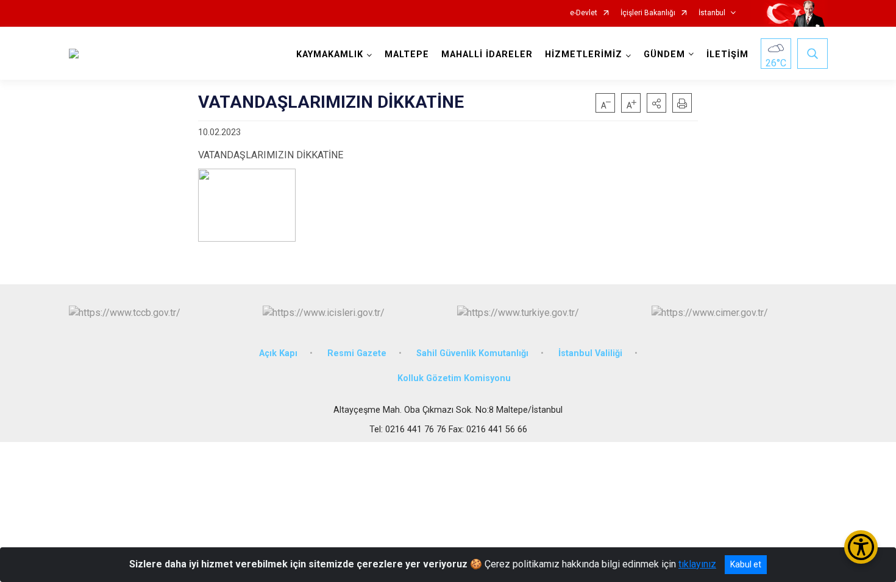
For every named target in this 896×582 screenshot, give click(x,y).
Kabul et (745, 564)
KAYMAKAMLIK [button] (329, 54)
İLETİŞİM (727, 54)
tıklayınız (697, 564)
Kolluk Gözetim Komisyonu (454, 378)
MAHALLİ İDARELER (487, 54)
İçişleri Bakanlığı (647, 13)
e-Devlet (583, 13)
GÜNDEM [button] (664, 54)
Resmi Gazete (356, 353)
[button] (656, 103)
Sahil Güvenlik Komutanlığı (472, 353)
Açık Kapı (278, 353)
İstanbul (712, 13)
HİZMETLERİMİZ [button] (583, 54)
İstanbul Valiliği (590, 353)
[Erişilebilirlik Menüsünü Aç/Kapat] (861, 547)
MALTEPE (407, 54)
